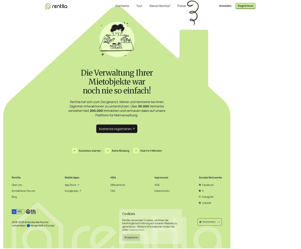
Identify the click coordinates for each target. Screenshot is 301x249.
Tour (139, 6)
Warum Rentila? (159, 6)
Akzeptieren (131, 237)
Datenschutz (136, 229)
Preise (181, 6)
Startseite (122, 6)
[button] (210, 221)
